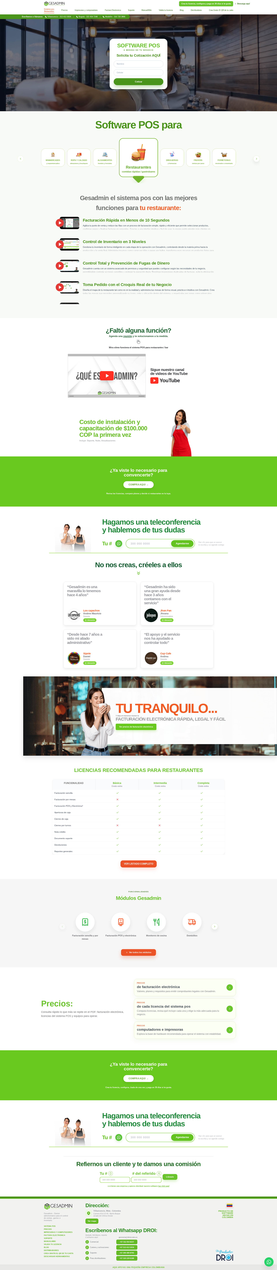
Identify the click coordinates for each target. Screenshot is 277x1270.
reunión (127, 336)
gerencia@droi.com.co (128, 1237)
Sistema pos (50, 1226)
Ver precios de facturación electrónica (136, 727)
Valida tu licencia (53, 1244)
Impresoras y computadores (58, 1232)
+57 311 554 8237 (127, 1242)
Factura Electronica (54, 1235)
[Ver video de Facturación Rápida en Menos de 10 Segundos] (69, 223)
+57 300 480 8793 (127, 1253)
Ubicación (91, 620)
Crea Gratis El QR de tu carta (58, 1253)
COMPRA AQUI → (138, 484)
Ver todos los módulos (140, 952)
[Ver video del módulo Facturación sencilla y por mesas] (85, 922)
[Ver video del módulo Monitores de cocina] (156, 922)
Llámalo (170, 1177)
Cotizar (138, 81)
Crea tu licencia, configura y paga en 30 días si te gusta (206, 4)
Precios (48, 1229)
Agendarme (182, 543)
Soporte (48, 1238)
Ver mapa (92, 1221)
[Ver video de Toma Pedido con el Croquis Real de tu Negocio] (69, 287)
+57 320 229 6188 (127, 1258)
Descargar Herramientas (57, 1256)
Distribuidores (51, 1250)
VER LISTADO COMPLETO (138, 864)
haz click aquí (163, 1186)
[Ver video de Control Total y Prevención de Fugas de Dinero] (69, 266)
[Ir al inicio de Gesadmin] (54, 3)
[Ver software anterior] (20, 159)
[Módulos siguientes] (215, 926)
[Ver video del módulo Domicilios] (192, 922)
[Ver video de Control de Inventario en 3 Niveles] (69, 244)
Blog (46, 1247)
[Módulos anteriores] (62, 926)
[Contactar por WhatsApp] (269, 1262)
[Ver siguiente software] (256, 159)
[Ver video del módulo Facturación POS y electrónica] (120, 922)
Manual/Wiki (50, 1241)
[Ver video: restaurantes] (107, 376)
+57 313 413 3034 (127, 1247)
